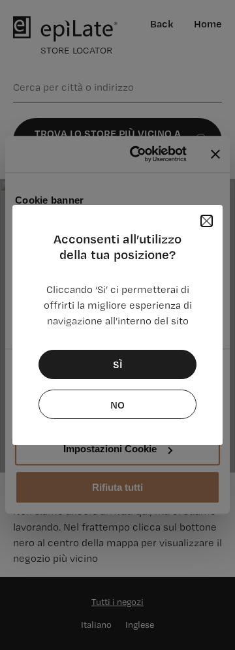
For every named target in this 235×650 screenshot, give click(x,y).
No (117, 404)
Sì (118, 364)
